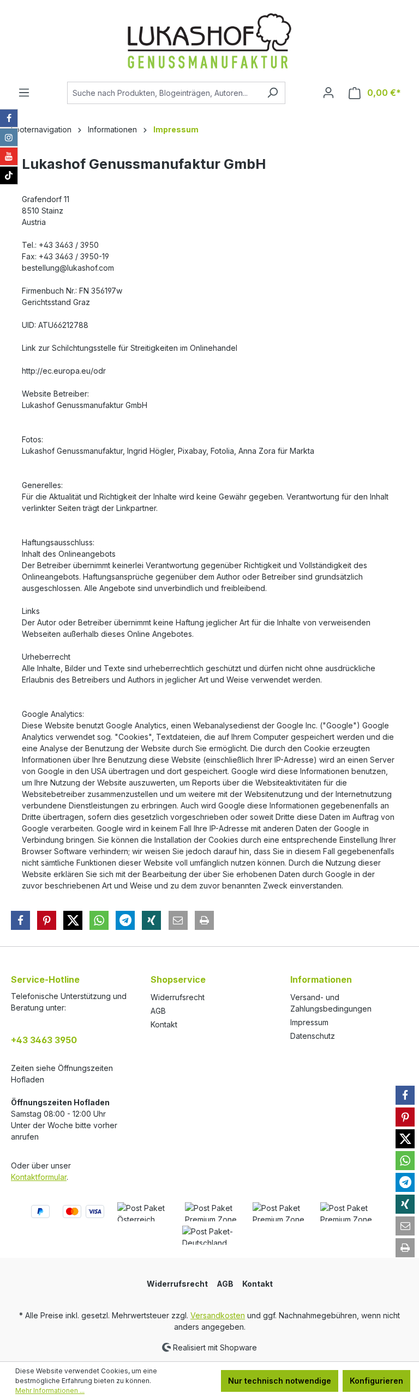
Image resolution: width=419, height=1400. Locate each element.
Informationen (321, 979)
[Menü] (24, 93)
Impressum (309, 1022)
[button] (20, 920)
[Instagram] (8, 137)
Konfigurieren (376, 1380)
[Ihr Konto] (328, 93)
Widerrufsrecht (178, 997)
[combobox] (163, 93)
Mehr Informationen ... (50, 1390)
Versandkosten (217, 1315)
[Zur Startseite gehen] (209, 41)
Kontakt (164, 1024)
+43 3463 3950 (44, 1039)
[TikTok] (8, 175)
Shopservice (178, 979)
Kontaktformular (39, 1177)
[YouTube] (8, 156)
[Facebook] (8, 118)
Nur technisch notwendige (279, 1380)
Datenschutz (312, 1035)
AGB (158, 1010)
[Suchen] (272, 93)
